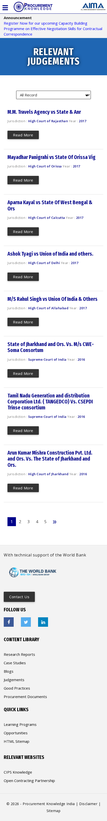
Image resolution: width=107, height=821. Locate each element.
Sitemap (54, 810)
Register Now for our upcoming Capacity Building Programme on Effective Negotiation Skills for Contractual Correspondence (53, 29)
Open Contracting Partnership (29, 780)
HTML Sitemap (16, 741)
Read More (23, 134)
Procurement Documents (25, 696)
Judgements (14, 679)
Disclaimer (88, 803)
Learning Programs (20, 724)
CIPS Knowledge (18, 772)
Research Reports (19, 654)
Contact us (19, 596)
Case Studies (15, 662)
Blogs (8, 671)
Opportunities (16, 732)
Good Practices (17, 688)
